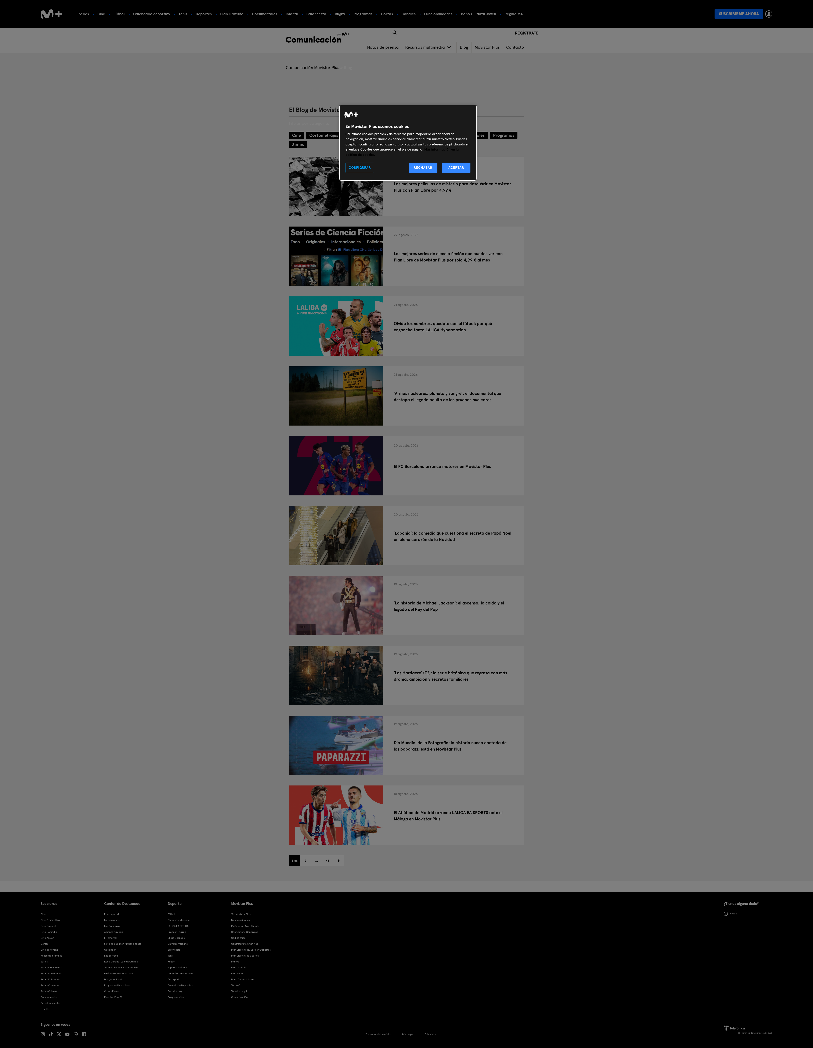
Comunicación (239, 997)
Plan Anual (237, 973)
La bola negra (112, 920)
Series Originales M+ (52, 967)
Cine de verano (49, 949)
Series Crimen (49, 991)
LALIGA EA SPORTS (178, 926)
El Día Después (176, 937)
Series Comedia (50, 985)
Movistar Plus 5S (113, 997)
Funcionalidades (438, 14)
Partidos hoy (175, 991)
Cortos (387, 14)
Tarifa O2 (236, 985)
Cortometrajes (323, 135)
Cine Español (48, 926)
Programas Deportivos (117, 985)
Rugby (340, 14)
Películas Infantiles (51, 955)
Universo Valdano (178, 943)
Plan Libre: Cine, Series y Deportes (251, 949)
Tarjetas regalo (239, 991)
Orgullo (45, 1009)
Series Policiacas (50, 979)
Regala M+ (514, 14)
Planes (235, 961)
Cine (101, 14)
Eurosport (173, 979)
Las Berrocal (111, 955)
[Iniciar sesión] (768, 14)
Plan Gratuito (231, 14)
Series (84, 14)
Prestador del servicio (377, 1034)
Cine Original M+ (50, 920)
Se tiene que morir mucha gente (122, 943)
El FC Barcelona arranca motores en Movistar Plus (442, 466)
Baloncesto (316, 14)
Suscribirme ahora (739, 13)
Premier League (177, 931)
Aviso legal (407, 1034)
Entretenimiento (50, 1003)
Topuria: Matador (177, 967)
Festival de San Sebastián (118, 973)
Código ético (238, 937)
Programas (363, 14)
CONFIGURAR (360, 168)
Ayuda (733, 913)
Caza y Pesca (111, 991)
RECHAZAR (423, 168)
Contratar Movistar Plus (244, 943)
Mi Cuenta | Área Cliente (245, 926)
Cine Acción (47, 937)
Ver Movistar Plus (240, 914)
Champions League (179, 920)
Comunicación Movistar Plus (312, 67)
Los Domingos (112, 926)
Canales (408, 14)
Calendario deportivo (151, 14)
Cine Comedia (49, 931)
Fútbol (119, 14)
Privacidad (430, 1034)
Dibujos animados (114, 979)
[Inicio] (51, 14)
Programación (176, 997)
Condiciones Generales (244, 931)
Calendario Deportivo (180, 985)
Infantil (292, 14)
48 (327, 860)
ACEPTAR (456, 168)
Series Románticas (51, 973)
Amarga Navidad (113, 931)
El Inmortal (110, 937)
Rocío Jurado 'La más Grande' (121, 961)
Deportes (204, 14)
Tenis (182, 14)
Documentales (264, 14)
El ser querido (112, 914)
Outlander (110, 949)
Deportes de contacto (180, 973)
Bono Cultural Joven (478, 14)
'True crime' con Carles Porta (121, 967)
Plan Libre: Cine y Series (245, 955)
